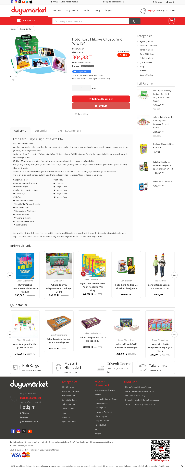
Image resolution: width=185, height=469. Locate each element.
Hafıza (18, 197)
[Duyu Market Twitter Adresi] (20, 2)
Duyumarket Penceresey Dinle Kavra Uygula (25, 288)
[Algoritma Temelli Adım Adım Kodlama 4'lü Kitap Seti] (92, 265)
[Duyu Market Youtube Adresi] (24, 2)
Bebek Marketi (146, 58)
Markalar (57, 10)
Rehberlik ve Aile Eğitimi (25, 211)
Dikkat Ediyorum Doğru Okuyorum (140, 404)
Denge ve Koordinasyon (26, 183)
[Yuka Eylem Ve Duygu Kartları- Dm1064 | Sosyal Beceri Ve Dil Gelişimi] (143, 95)
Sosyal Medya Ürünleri (105, 390)
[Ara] (134, 21)
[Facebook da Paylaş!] (11, 80)
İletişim (108, 10)
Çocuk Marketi (146, 62)
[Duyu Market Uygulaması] (27, 2)
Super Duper (78, 48)
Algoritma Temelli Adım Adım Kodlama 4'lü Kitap (92, 287)
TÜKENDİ (102, 105)
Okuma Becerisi (22, 207)
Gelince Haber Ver (102, 99)
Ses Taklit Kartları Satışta (136, 395)
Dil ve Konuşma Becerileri (26, 190)
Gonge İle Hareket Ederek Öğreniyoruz (142, 400)
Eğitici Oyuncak (146, 41)
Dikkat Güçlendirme (25, 281)
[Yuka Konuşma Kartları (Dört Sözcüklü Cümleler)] (25, 325)
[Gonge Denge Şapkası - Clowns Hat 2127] (160, 266)
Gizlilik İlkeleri (102, 425)
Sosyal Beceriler (22, 214)
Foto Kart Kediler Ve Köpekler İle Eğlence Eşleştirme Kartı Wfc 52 (163, 165)
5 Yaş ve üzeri (61, 197)
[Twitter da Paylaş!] (13, 80)
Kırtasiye (144, 70)
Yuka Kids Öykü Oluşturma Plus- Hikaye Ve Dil (58, 288)
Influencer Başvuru (29, 421)
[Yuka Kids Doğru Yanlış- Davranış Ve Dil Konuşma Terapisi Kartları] (143, 122)
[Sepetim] (171, 21)
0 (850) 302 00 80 (166, 10)
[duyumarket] (29, 10)
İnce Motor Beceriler (24, 200)
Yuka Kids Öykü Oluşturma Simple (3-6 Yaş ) (160, 347)
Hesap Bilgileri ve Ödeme (107, 399)
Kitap (13, 29)
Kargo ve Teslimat (104, 412)
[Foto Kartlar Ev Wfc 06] (143, 186)
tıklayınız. (166, 466)
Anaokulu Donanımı (148, 45)
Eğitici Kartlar (26, 29)
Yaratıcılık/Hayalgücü (24, 221)
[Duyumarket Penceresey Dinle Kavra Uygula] (25, 266)
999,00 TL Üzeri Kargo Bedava (65, 1)
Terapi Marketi (146, 49)
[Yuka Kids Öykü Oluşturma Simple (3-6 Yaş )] (160, 325)
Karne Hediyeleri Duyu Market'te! (139, 391)
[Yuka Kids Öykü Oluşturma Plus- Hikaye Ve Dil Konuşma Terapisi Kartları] (59, 266)
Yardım (87, 10)
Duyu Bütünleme (147, 54)
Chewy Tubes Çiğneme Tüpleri (138, 387)
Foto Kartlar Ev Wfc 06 (162, 181)
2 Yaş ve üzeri (61, 186)
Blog (97, 10)
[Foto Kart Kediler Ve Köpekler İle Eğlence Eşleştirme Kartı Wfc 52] (143, 166)
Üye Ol (171, 2)
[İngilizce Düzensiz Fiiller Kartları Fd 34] (143, 148)
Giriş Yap (158, 2)
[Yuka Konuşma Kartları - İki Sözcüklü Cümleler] (92, 321)
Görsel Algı (20, 193)
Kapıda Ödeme (102, 420)
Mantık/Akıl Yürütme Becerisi (27, 204)
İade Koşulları (102, 416)
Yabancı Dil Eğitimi (23, 218)
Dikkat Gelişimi (21, 186)
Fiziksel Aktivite (160, 281)
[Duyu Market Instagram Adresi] (16, 2)
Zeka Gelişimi (21, 224)
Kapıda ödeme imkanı (114, 1)
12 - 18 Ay (59, 183)
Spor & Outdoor (147, 75)
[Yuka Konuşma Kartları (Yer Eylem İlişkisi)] (59, 322)
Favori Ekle (83, 114)
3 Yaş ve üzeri (61, 190)
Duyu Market (72, 10)
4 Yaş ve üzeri (61, 193)
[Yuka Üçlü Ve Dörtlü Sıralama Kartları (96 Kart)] (126, 325)
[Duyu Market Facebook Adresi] (12, 2)
